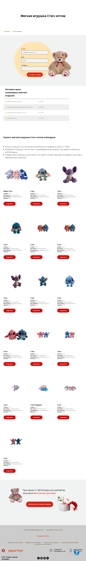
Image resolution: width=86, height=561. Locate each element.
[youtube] (44, 558)
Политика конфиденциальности (33, 530)
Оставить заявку (34, 75)
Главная (6, 31)
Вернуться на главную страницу (39, 504)
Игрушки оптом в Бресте (51, 542)
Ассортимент (17, 31)
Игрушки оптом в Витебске (43, 544)
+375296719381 (57, 549)
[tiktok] (47, 558)
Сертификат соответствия (54, 530)
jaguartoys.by (44, 536)
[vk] (38, 558)
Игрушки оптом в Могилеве (70, 542)
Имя (22, 57)
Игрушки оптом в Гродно (33, 542)
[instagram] (41, 558)
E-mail (23, 49)
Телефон (24, 65)
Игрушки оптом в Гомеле (15, 542)
